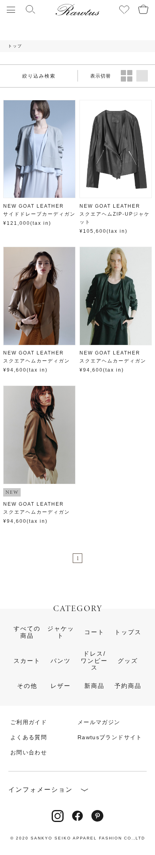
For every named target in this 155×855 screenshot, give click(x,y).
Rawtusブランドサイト (110, 737)
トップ (15, 46)
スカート (27, 661)
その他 (27, 686)
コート (94, 632)
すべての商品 (27, 632)
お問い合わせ (28, 753)
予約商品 (127, 686)
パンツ (60, 661)
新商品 (94, 686)
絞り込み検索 (39, 76)
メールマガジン (99, 722)
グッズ (128, 661)
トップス (127, 632)
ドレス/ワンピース (94, 661)
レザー (60, 686)
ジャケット (60, 632)
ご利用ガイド (28, 722)
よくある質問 (28, 737)
